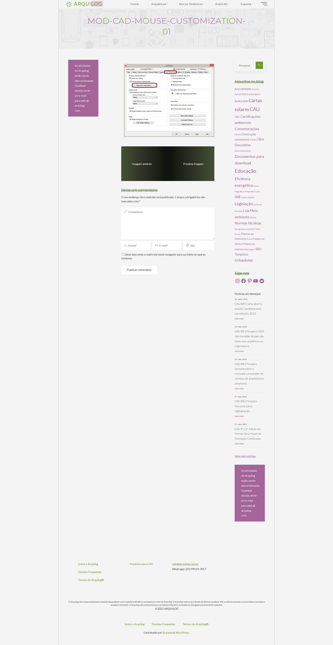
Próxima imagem (193, 163)
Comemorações (247, 129)
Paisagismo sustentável (245, 229)
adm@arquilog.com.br (185, 564)
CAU (255, 109)
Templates (241, 254)
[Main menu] (264, 4)
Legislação (244, 203)
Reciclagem (250, 249)
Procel (249, 239)
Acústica (255, 89)
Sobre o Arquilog (88, 564)
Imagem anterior (142, 163)
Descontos (243, 145)
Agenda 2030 (240, 94)
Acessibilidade (243, 88)
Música (253, 217)
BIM (245, 101)
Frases (257, 191)
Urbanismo (244, 260)
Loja (246, 211)
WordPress (182, 632)
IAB (237, 197)
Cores (253, 139)
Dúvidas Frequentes (90, 571)
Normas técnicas (248, 223)
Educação (245, 171)
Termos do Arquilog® (91, 579)
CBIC (237, 117)
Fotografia (249, 191)
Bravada (167, 632)
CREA (260, 139)
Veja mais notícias (245, 456)
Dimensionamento (243, 151)
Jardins (244, 197)
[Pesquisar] (259, 65)
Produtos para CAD (141, 564)
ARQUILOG (88, 4)
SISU (258, 249)
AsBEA (239, 101)
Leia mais (239, 318)
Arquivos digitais (253, 94)
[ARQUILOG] (68, 4)
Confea (238, 134)
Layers (251, 197)
